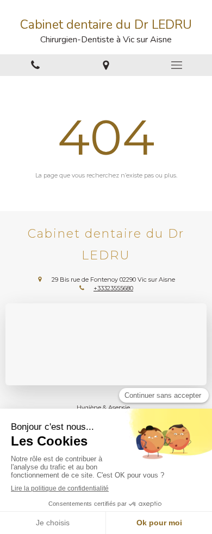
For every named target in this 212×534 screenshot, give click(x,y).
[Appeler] (35, 65)
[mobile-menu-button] (176, 65)
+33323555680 (113, 288)
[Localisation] (106, 65)
